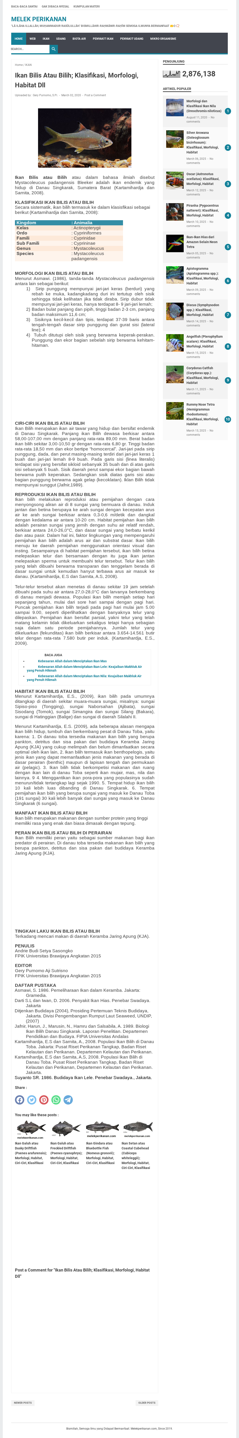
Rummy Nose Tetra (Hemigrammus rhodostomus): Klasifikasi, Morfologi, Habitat (202, 414)
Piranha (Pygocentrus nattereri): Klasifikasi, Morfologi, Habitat (202, 210)
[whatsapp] (56, 1100)
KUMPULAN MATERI (87, 6)
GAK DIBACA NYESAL (55, 6)
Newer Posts (23, 1402)
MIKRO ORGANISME (163, 38)
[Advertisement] (93, 384)
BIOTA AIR (79, 38)
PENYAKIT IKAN (103, 38)
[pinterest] (44, 1100)
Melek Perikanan (38, 19)
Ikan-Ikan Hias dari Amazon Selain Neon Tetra (202, 242)
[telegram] (68, 1100)
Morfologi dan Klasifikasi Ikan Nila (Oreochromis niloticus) (203, 106)
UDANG (61, 38)
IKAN (46, 38)
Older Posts (146, 1402)
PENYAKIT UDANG (131, 38)
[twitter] (31, 1100)
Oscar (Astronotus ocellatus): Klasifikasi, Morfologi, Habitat (202, 179)
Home (19, 38)
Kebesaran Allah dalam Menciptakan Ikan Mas (72, 661)
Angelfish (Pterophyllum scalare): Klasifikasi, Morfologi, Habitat (204, 341)
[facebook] (19, 1100)
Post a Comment (95, 95)
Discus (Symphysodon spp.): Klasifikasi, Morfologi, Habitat (202, 310)
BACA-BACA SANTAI (24, 6)
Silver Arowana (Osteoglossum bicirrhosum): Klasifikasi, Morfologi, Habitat (202, 142)
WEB (33, 38)
